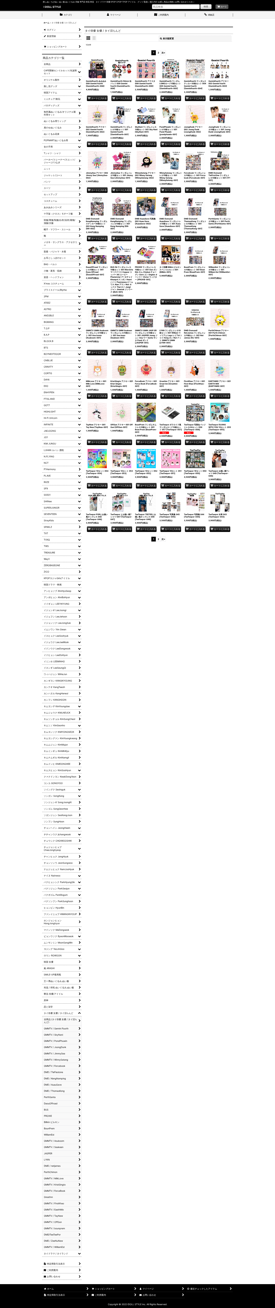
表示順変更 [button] (168, 38)
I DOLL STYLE (52, 6)
